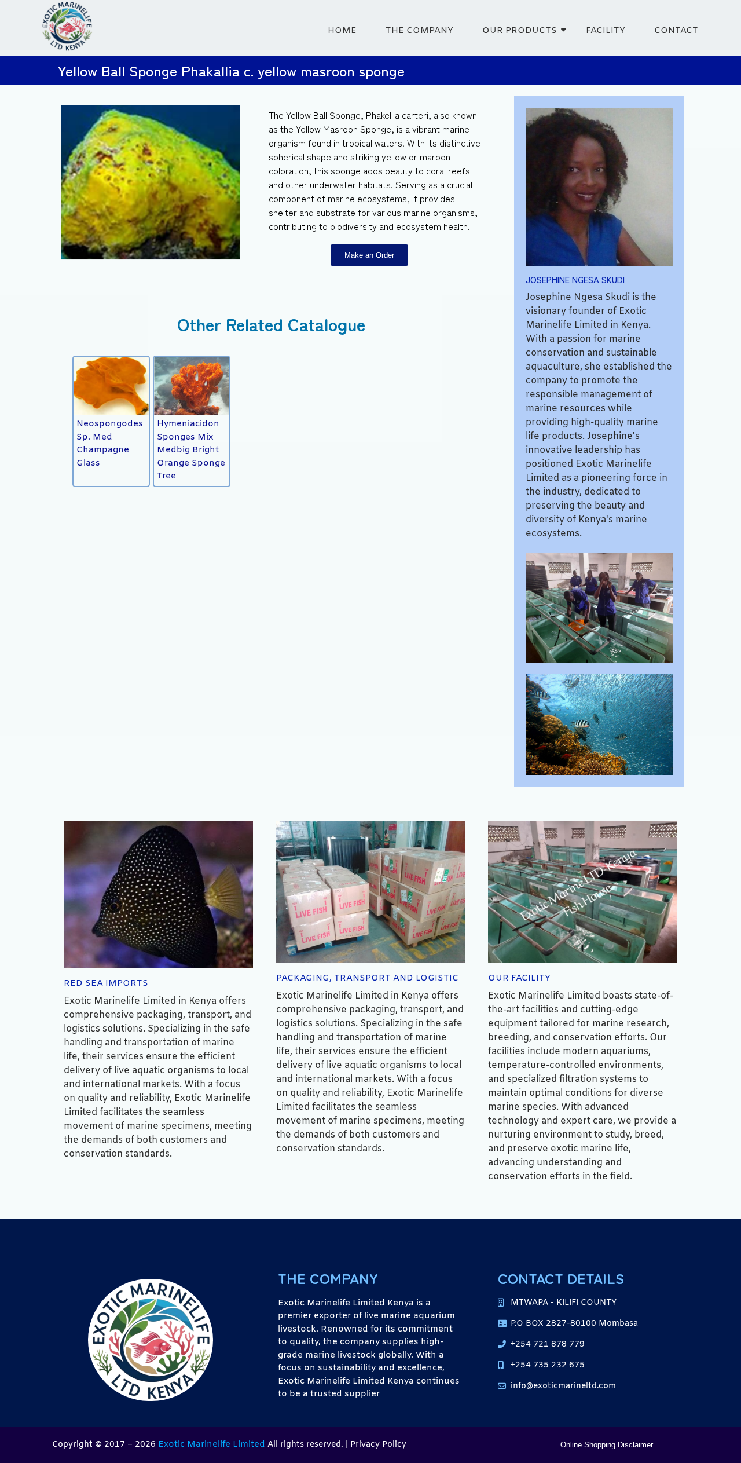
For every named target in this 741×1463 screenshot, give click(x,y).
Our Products (519, 30)
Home (342, 30)
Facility (605, 30)
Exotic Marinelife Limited (211, 1444)
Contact (676, 30)
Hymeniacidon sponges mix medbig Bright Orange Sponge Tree (191, 450)
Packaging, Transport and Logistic (367, 978)
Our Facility (519, 978)
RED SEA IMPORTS (106, 983)
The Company (419, 30)
